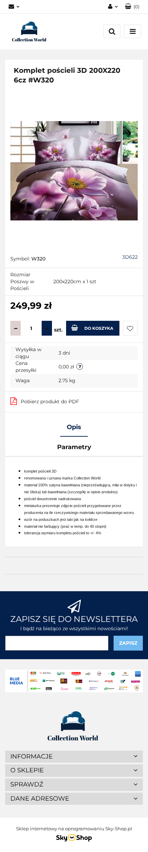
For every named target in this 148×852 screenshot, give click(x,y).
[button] (132, 6)
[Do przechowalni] (130, 328)
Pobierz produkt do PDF (50, 401)
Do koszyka (98, 328)
